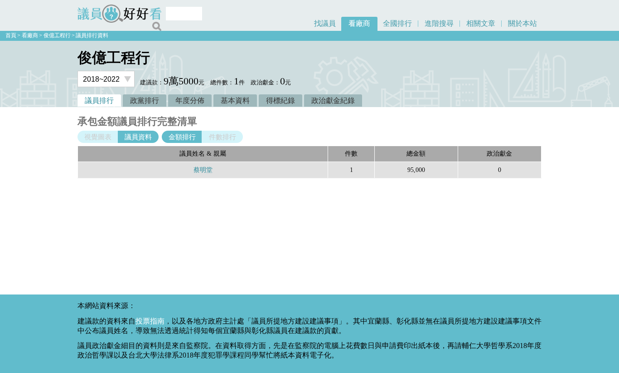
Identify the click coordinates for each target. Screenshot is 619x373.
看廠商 (359, 23)
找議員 (325, 23)
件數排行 (222, 137)
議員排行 (99, 100)
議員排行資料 (92, 35)
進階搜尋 (439, 23)
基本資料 (235, 100)
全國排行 (397, 23)
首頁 (10, 35)
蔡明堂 (203, 169)
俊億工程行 (57, 35)
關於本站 (522, 23)
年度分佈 (189, 100)
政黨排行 (144, 100)
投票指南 (149, 321)
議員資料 (138, 137)
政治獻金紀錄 (333, 100)
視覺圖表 (97, 137)
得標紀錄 (280, 100)
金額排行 (182, 137)
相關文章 (480, 23)
